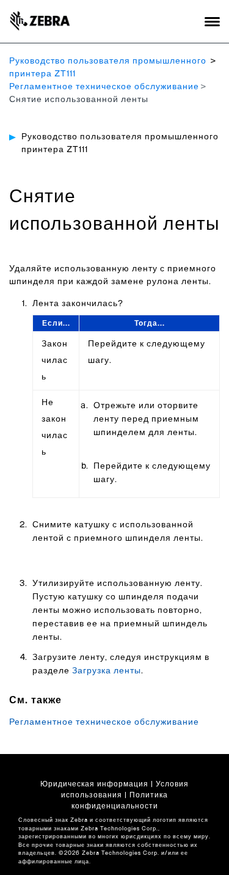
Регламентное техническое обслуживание (104, 86)
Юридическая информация (94, 784)
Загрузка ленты (106, 671)
